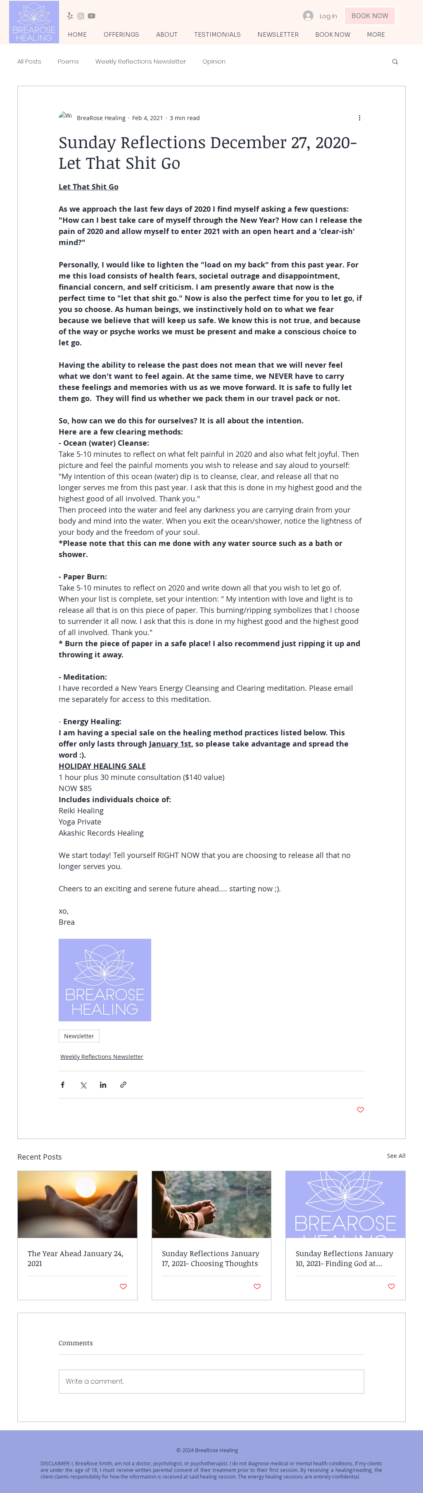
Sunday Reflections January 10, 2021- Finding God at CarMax (344, 1258)
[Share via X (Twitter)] (83, 1085)
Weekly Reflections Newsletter (140, 61)
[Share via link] (123, 1085)
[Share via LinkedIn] (103, 1085)
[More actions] (359, 118)
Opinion (214, 61)
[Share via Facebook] (63, 1085)
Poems (68, 61)
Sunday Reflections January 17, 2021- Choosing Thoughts (210, 1258)
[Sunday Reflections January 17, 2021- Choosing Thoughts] (211, 1204)
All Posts (29, 61)
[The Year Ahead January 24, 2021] (77, 1204)
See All (396, 1156)
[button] (395, 61)
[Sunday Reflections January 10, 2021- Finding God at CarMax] (345, 1204)
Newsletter (79, 1036)
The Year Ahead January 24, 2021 (76, 1258)
